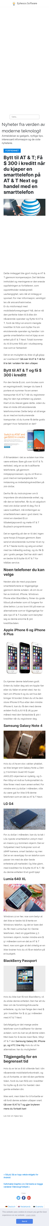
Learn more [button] (30, 1215)
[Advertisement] (24, 35)
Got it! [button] (24, 1221)
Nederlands (25, 1206)
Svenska (39, 1206)
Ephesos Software (26, 3)
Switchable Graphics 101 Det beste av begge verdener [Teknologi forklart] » (23, 1185)
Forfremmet (12, 151)
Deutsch (11, 1206)
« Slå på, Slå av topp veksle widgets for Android (21, 1176)
